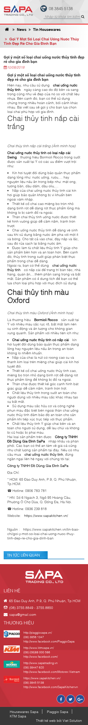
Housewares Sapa (24, 711)
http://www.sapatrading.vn (40, 663)
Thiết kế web (46, 720)
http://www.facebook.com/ (40, 656)
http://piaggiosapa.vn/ (37, 632)
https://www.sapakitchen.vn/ (46, 515)
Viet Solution (72, 720)
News (21, 29)
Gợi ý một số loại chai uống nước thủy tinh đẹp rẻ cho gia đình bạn (41, 41)
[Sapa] (18, 10)
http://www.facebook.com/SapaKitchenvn (50, 687)
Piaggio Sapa (57, 711)
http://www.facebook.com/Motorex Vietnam (51, 672)
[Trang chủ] (7, 29)
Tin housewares (46, 29)
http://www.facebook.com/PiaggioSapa (49, 641)
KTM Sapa (18, 716)
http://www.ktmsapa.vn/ (38, 648)
